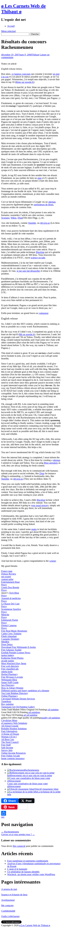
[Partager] (31, 813)
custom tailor (7, 579)
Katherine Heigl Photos (12, 658)
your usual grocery (40, 505)
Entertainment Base (10, 582)
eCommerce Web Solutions (14, 723)
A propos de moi (9, 889)
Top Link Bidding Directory (14, 693)
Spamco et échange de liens (14, 894)
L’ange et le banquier (17, 869)
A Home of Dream (10, 734)
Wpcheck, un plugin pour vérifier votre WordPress (31, 874)
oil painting (53, 709)
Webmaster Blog (9, 679)
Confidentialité (8, 911)
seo (2, 817)
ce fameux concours (21, 74)
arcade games (7, 660)
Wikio (13, 218)
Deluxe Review (8, 574)
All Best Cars (7, 739)
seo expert (6, 576)
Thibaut (35, 54)
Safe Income (7, 747)
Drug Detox (7, 644)
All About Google (9, 726)
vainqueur (43, 313)
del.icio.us (45, 223)
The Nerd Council (10, 742)
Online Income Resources (13, 753)
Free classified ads (10, 669)
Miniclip (5, 614)
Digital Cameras (9, 625)
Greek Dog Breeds (10, 587)
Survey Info (6, 750)
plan (39, 178)
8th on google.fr (26, 334)
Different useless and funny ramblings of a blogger (25, 690)
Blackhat (40, 252)
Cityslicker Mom (9, 720)
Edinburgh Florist (9, 620)
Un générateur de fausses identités (23, 871)
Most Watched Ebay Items (13, 663)
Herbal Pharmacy (9, 674)
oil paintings (34, 712)
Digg (20, 218)
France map (6, 571)
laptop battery (7, 655)
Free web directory (10, 666)
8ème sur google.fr (25, 82)
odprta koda (6, 671)
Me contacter (7, 905)
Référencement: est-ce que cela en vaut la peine (29, 775)
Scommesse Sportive (11, 609)
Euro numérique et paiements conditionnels (27, 861)
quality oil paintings (50, 717)
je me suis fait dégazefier (28, 271)
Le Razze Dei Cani (10, 603)
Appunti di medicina (11, 598)
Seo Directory (7, 685)
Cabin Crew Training (11, 633)
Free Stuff (6, 745)
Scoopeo (5, 218)
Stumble (32, 223)
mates (34, 529)
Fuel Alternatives (9, 731)
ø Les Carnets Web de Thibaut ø (34, 925)
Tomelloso (6, 701)
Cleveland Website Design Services (18, 698)
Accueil (11, 26)
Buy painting (7, 704)
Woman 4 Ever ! (9, 736)
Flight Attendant (9, 636)
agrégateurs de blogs (43, 204)
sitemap (52, 202)
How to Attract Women (12, 688)
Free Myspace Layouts (12, 677)
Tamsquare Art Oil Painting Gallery (18, 707)
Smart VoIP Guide (10, 682)
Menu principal (8, 31)
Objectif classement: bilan (46, 789)
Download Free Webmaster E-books (18, 647)
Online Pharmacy (9, 696)
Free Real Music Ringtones (14, 631)
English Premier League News (15, 652)
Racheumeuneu (31, 770)
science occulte (38, 257)
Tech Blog (14, 593)
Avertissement (8, 900)
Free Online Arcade (10, 755)
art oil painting (30, 715)
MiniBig (5, 641)
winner (52, 561)
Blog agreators (51, 463)
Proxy (4, 584)
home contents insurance (13, 758)
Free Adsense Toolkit (11, 650)
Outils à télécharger (10, 916)
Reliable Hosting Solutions (14, 728)
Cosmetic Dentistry (10, 639)
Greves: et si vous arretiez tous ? (18, 834)
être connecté (19, 846)
